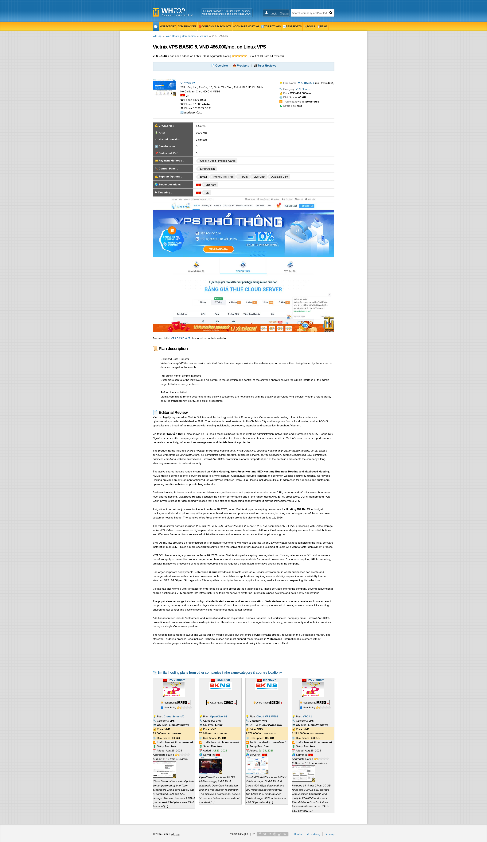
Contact (298, 834)
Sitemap (329, 834)
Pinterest (274, 834)
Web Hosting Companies (181, 35)
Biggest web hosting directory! (177, 15)
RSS (284, 834)
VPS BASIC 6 (179, 338)
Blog (269, 834)
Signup (284, 13)
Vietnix (204, 35)
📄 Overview (219, 65)
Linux (306, 89)
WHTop (157, 35)
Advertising (314, 834)
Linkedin (279, 834)
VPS (298, 89)
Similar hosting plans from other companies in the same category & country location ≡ (220, 672)
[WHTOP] (156, 26)
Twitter (265, 834)
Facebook (260, 834)
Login (274, 13)
